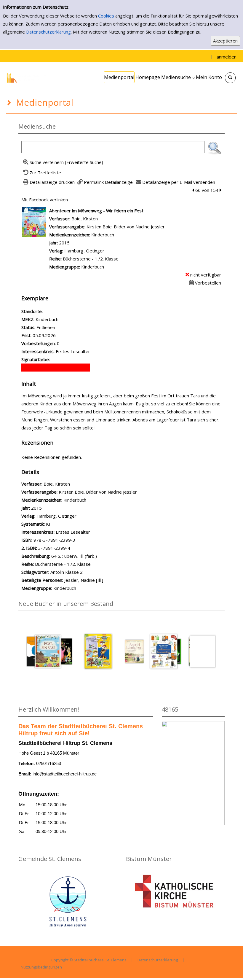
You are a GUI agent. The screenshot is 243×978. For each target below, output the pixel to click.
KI (48, 524)
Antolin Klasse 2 (66, 572)
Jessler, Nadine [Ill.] (83, 580)
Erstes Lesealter (73, 532)
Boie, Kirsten (84, 219)
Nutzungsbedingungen (41, 967)
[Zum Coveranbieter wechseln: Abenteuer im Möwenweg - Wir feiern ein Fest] (34, 221)
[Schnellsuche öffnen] (230, 77)
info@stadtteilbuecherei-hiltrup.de (65, 773)
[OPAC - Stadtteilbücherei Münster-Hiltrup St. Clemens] (28, 77)
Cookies (106, 16)
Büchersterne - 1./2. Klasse (91, 259)
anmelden (226, 57)
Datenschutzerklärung (48, 32)
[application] (178, 77)
